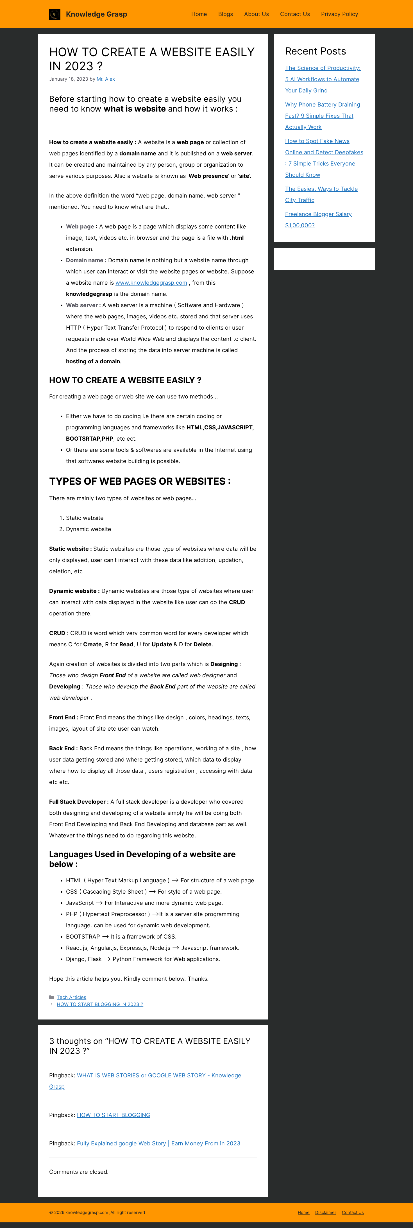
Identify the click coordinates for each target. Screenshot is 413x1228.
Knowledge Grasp (96, 14)
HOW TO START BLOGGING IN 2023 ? (100, 1004)
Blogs (225, 14)
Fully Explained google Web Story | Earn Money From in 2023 (158, 1143)
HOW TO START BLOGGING (113, 1115)
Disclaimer (325, 1212)
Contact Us (295, 14)
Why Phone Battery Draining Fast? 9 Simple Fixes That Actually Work (322, 115)
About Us (256, 14)
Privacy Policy (339, 14)
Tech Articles (71, 997)
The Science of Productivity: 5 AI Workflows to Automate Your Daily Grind (323, 79)
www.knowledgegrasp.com (151, 282)
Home (199, 14)
